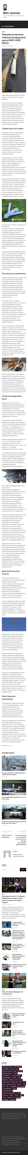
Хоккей (4, 1097)
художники (12, 1099)
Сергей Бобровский (7, 1090)
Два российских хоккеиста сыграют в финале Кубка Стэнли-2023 (18, 957)
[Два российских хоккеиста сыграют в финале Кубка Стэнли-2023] (6, 959)
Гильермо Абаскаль (16, 1075)
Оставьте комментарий (7, 45)
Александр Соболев (7, 1066)
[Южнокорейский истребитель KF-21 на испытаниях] (14, 795)
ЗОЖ (19, 1077)
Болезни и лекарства (8, 1071)
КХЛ (21, 1079)
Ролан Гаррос (21, 1086)
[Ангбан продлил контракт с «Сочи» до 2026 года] (6, 927)
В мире (15, 1073)
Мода (3, 989)
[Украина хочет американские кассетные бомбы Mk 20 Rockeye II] (14, 820)
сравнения (17, 1097)
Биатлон (12, 1069)
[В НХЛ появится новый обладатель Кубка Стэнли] (6, 970)
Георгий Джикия (6, 1075)
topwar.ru (10, 745)
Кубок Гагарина (6, 1082)
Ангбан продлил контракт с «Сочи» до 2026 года (18, 923)
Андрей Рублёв (17, 1066)
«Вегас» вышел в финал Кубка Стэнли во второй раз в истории (18, 946)
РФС (7, 1086)
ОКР (24, 1084)
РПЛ (4, 1086)
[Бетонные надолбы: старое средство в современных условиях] (14, 771)
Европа (14, 1077)
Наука (4, 1084)
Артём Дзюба (6, 1069)
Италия (16, 1079)
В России (20, 1071)
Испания (11, 1079)
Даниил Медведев (7, 1077)
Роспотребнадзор (7, 1088)
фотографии (6, 1099)
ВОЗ (15, 1071)
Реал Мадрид (13, 1086)
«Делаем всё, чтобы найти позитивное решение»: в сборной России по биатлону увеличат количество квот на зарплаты (18, 934)
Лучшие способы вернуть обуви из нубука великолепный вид (19, 1033)
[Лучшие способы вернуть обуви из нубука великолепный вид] (6, 1036)
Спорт (3, 894)
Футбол (21, 1095)
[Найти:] (14, 869)
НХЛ (24, 1082)
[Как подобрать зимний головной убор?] (6, 1056)
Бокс (17, 1069)
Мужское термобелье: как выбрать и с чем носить (18, 1015)
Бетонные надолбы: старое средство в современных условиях (14, 773)
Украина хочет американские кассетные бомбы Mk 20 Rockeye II (14, 822)
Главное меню (9, 26)
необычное (10, 1097)
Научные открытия (11, 1084)
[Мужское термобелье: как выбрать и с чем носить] (6, 1019)
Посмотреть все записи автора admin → (18, 856)
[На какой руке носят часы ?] (6, 1027)
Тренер (11, 1095)
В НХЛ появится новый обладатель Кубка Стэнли (19, 966)
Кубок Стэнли (14, 1082)
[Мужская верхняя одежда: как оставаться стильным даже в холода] (6, 1046)
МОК (21, 1082)
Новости (20, 1084)
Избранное (5, 1079)
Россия (14, 1088)
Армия (3, 31)
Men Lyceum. (12, 13)
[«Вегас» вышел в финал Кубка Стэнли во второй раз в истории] (6, 949)
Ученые (16, 1095)
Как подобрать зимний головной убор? (19, 1052)
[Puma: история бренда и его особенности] (14, 988)
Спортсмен (5, 1095)
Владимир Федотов (7, 1073)
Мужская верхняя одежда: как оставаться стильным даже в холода (19, 1043)
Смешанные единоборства (9, 1093)
